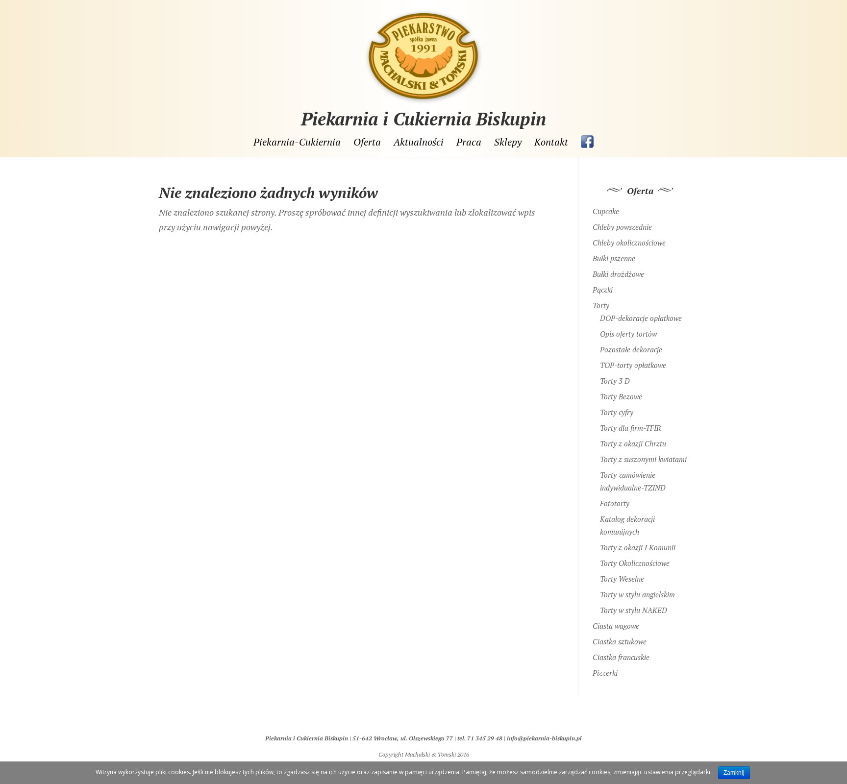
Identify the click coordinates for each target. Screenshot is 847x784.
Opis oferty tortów (628, 334)
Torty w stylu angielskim (637, 594)
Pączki (603, 289)
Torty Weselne (622, 579)
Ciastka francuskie (621, 657)
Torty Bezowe (621, 396)
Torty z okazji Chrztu (633, 443)
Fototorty (614, 503)
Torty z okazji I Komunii (637, 547)
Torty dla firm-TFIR (630, 428)
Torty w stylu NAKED (633, 610)
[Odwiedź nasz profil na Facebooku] (587, 141)
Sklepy (508, 142)
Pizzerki (605, 673)
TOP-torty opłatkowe (633, 365)
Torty (601, 305)
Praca (468, 142)
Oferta (367, 142)
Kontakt (551, 142)
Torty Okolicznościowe (635, 563)
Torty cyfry (616, 412)
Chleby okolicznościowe (629, 242)
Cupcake (606, 211)
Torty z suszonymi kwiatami (643, 459)
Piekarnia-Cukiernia (297, 142)
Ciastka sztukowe (620, 641)
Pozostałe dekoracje (631, 349)
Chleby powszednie (622, 227)
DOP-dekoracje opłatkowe (641, 318)
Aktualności (419, 142)
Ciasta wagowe (616, 626)
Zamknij (734, 772)
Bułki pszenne (614, 258)
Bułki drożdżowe (618, 274)
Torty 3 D (615, 381)
